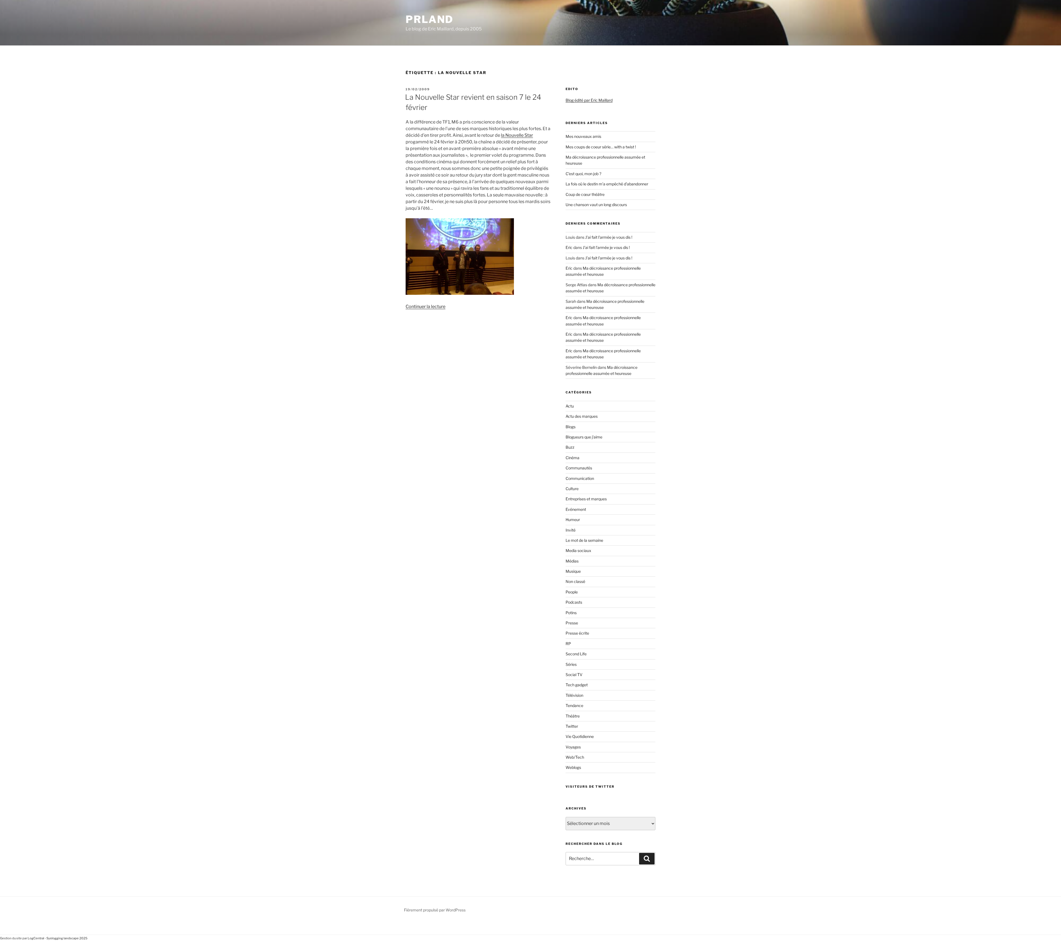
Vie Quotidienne (580, 736)
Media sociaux (578, 550)
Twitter (572, 726)
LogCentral (36, 938)
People (572, 592)
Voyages (573, 747)
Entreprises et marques (586, 498)
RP (568, 643)
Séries (571, 664)
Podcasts (574, 602)
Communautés (579, 468)
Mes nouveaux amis (583, 136)
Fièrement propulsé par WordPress (435, 910)
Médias (572, 561)
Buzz (570, 447)
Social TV (574, 674)
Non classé (575, 581)
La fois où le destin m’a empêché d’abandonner (607, 184)
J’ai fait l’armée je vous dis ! (608, 237)
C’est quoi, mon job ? (583, 173)
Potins (571, 612)
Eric (569, 247)
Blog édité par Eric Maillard (589, 100)
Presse (572, 623)
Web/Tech (575, 757)
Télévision (574, 695)
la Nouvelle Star (517, 135)
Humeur (573, 519)
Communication (580, 478)
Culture (572, 488)
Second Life (576, 653)
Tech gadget (577, 684)
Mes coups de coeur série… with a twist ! (601, 146)
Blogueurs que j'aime (584, 437)
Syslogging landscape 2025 (66, 938)
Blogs (571, 426)
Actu (570, 406)
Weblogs (573, 767)
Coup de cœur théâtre (585, 194)
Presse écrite (577, 633)
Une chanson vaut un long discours (596, 204)
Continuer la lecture (425, 306)
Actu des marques (582, 416)
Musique (573, 571)
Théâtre (573, 716)
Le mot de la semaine (584, 540)
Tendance (574, 705)
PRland (429, 19)
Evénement (576, 509)
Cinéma (572, 457)
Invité (571, 530)
